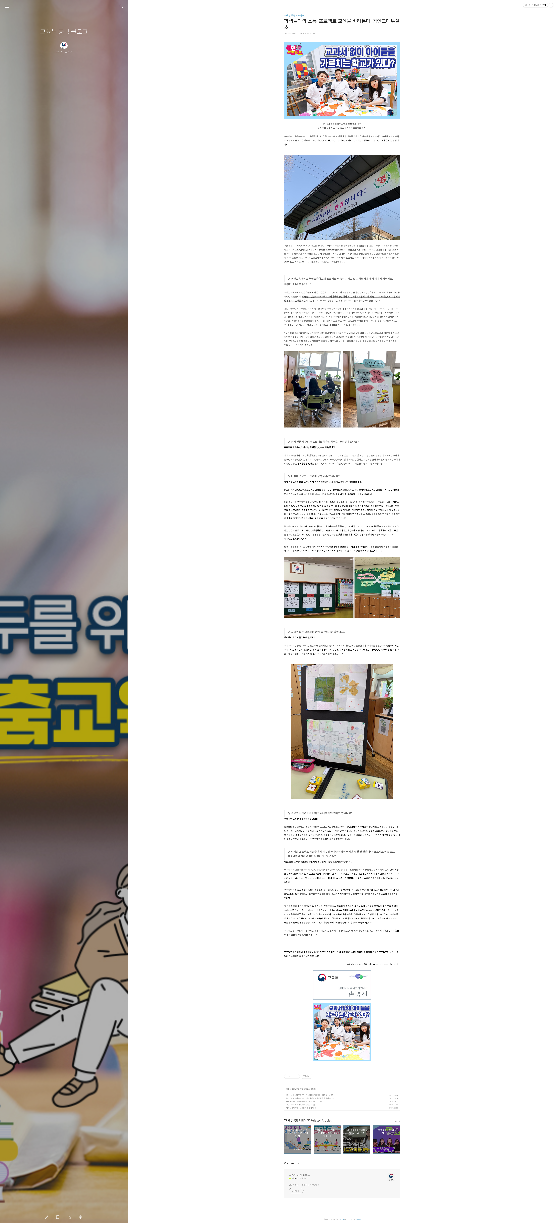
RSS (69, 1217)
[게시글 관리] (296, 1076)
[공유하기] (293, 1076)
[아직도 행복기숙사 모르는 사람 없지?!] (300, 1108)
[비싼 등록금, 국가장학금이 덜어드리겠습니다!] (302, 1101)
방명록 (58, 1217)
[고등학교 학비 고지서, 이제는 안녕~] (299, 1105)
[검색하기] (121, 6)
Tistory (358, 1219)
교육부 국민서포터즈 (294, 15)
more (397, 1121)
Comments (291, 1163)
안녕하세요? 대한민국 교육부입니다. (304, 1184)
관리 (81, 1217)
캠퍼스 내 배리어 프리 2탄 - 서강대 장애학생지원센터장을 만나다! (309, 1095)
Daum (341, 1219)
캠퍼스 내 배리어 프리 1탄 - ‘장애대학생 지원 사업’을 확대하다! (308, 1098)
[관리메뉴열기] (551, 5)
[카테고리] (7, 6)
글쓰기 (46, 1217)
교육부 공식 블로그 (64, 31)
